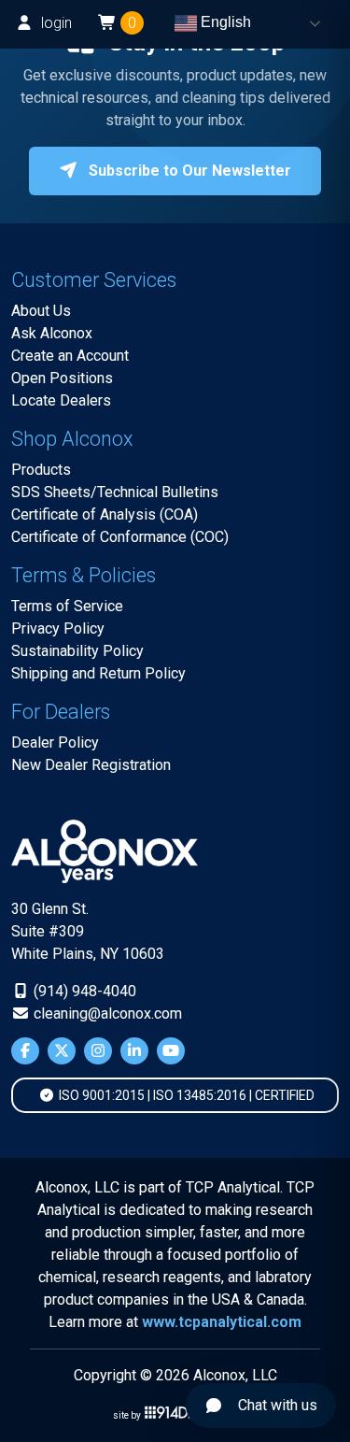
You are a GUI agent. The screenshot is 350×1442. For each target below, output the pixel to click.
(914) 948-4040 (83, 991)
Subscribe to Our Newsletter (188, 170)
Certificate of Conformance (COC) (120, 537)
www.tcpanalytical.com (221, 1322)
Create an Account (70, 355)
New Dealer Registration (91, 765)
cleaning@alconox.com (106, 1013)
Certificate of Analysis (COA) (104, 514)
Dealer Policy (55, 742)
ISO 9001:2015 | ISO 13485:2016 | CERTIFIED (185, 1095)
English (224, 22)
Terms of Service (67, 606)
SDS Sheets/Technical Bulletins (114, 492)
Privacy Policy (58, 628)
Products (41, 469)
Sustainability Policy (77, 651)
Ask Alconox (51, 333)
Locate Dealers (61, 400)
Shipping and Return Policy (98, 673)
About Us (41, 311)
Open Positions (62, 378)
